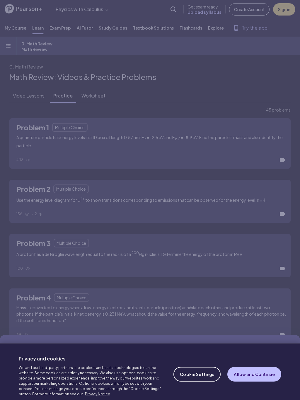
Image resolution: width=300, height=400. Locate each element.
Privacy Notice (97, 385)
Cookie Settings (197, 365)
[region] (150, 367)
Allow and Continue (254, 365)
